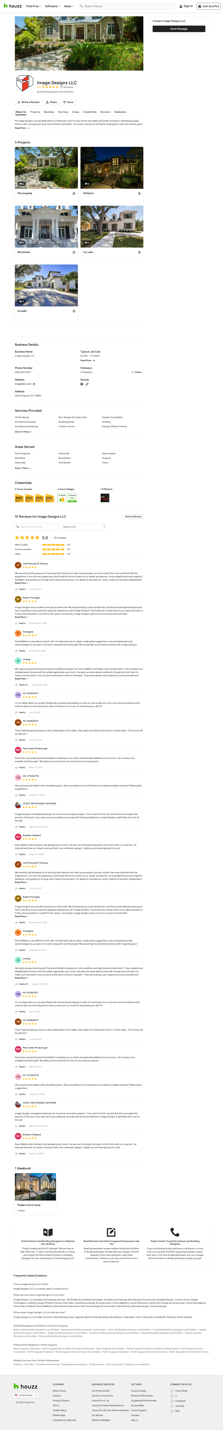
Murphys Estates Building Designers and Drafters (114, 1333)
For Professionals (101, 1390)
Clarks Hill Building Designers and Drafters (129, 1329)
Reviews (105, 111)
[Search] (81, 6)
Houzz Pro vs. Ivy (100, 1400)
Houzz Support (139, 1410)
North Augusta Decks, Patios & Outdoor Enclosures (68, 1348)
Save (70, 102)
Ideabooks (120, 111)
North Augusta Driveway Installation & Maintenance (153, 1348)
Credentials (89, 111)
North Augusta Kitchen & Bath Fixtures (189, 1351)
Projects (35, 111)
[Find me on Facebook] (81, 383)
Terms (56, 1405)
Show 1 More (21, 468)
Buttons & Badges (101, 1420)
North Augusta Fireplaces (41, 1351)
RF (18, 599)
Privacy (56, 1400)
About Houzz (59, 1390)
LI (18, 660)
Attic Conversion (114, 1364)
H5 (18, 694)
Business (49, 111)
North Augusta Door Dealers (110, 1348)
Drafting (18, 1364)
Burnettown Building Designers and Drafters (83, 1329)
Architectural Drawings (48, 1364)
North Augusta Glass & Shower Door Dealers (78, 1351)
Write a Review (133, 516)
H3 (18, 777)
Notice (66, 1400)
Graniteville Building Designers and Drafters (174, 1329)
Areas (75, 111)
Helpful (22, 589)
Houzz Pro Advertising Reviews (108, 1405)
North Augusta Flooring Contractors (149, 1351)
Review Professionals (142, 1395)
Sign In (134, 1420)
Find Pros (32, 6)
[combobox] (126, 6)
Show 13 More (22, 431)
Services (63, 111)
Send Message (179, 28)
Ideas (67, 6)
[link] (21, 583)
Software (51, 6)
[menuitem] (33, 6)
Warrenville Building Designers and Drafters (61, 1336)
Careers (57, 1395)
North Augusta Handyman (116, 1351)
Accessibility (137, 1405)
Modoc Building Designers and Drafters (68, 1333)
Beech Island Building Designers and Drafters (37, 1329)
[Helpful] (16, 589)
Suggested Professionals (144, 1400)
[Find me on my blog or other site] (87, 383)
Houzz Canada (138, 1390)
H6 (18, 722)
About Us (20, 111)
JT (18, 565)
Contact (135, 1415)
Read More (20, 128)
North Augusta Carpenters (27, 1348)
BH (18, 836)
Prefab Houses (96, 1364)
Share (53, 102)
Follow (138, 372)
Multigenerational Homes (74, 1364)
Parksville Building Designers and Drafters (162, 1333)
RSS (177, 1411)
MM (18, 750)
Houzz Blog (181, 1390)
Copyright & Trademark (64, 1420)
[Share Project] (74, 193)
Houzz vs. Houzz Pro (102, 1395)
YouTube (179, 1406)
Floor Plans (29, 1364)
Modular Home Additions (137, 1364)
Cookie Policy (59, 1410)
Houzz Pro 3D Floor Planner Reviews (110, 1410)
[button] (79, 496)
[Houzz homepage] (13, 5)
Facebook (180, 1401)
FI (18, 633)
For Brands (97, 1415)
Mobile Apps (59, 1415)
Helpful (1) (23, 685)
